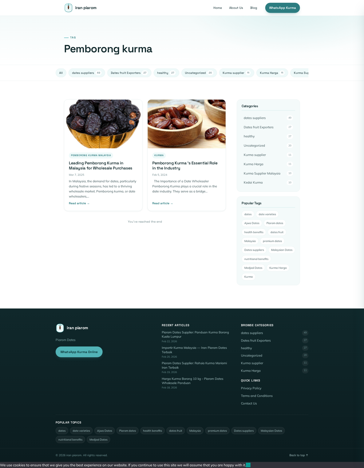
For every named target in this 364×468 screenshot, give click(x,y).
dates (248, 214)
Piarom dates (274, 223)
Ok (248, 465)
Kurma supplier (236, 73)
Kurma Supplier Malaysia (267, 173)
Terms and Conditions (257, 396)
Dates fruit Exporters (128, 73)
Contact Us (249, 403)
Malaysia (250, 241)
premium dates (272, 241)
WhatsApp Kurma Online (79, 352)
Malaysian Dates (281, 250)
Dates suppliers (254, 250)
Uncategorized (198, 73)
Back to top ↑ (298, 455)
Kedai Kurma (267, 182)
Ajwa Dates (251, 223)
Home (217, 8)
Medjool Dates (253, 267)
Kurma (248, 276)
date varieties (267, 214)
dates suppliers (86, 73)
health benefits (253, 232)
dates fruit (277, 232)
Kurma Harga (271, 73)
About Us (236, 8)
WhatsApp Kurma (282, 8)
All (61, 73)
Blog (253, 8)
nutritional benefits (256, 259)
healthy (165, 73)
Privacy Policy (251, 388)
